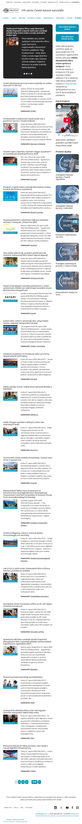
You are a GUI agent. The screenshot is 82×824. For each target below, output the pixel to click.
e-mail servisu (69, 83)
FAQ (21, 808)
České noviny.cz (64, 2)
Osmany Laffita (37, 632)
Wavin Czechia (36, 212)
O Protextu (29, 808)
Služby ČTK (8, 808)
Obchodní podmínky (42, 816)
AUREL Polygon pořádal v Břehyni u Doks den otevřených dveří (23, 423)
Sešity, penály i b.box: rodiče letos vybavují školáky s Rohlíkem (27, 388)
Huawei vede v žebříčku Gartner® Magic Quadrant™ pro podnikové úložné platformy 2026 (27, 152)
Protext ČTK (74, 814)
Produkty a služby (34, 18)
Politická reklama (68, 816)
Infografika (35, 2)
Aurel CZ (34, 450)
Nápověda (60, 18)
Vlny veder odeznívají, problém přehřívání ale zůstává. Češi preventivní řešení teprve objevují (25, 254)
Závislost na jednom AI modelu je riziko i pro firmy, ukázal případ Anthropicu (26, 355)
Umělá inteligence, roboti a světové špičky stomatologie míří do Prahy (23, 534)
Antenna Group (37, 278)
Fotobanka (17, 2)
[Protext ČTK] (14, 814)
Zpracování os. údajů (55, 816)
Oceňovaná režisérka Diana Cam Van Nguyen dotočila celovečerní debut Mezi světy (24, 711)
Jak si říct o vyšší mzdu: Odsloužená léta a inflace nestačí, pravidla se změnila (26, 569)
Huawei (33, 179)
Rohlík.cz (34, 415)
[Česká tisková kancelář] (12, 10)
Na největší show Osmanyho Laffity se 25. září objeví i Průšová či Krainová (27, 605)
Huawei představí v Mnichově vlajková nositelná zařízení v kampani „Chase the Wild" (25, 221)
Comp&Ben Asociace (39, 596)
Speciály (22, 18)
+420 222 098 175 (55, 814)
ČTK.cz (16, 808)
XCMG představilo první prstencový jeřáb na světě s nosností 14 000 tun (27, 84)
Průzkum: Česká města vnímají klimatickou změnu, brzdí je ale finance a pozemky (27, 188)
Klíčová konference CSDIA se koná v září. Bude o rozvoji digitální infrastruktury (25, 747)
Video (14, 18)
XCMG (33, 111)
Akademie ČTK (53, 2)
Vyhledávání (48, 18)
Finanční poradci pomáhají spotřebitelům (23, 677)
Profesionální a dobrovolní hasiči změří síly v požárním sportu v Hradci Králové (24, 120)
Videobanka (26, 2)
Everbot (33, 379)
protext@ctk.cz (41, 814)
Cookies (76, 816)
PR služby (43, 2)
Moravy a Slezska (37, 144)
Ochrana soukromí (9, 821)
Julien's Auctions (37, 346)
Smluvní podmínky (21, 821)
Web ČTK (9, 2)
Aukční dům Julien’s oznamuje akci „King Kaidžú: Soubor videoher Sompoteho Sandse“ (25, 322)
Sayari (33, 313)
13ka (32, 738)
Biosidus (34, 669)
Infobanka (75, 2)
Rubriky (6, 18)
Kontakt (69, 18)
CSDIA (33, 771)
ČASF (32, 703)
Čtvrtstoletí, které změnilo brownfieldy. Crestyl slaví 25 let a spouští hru (27, 458)
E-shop (78, 18)
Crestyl (33, 483)
